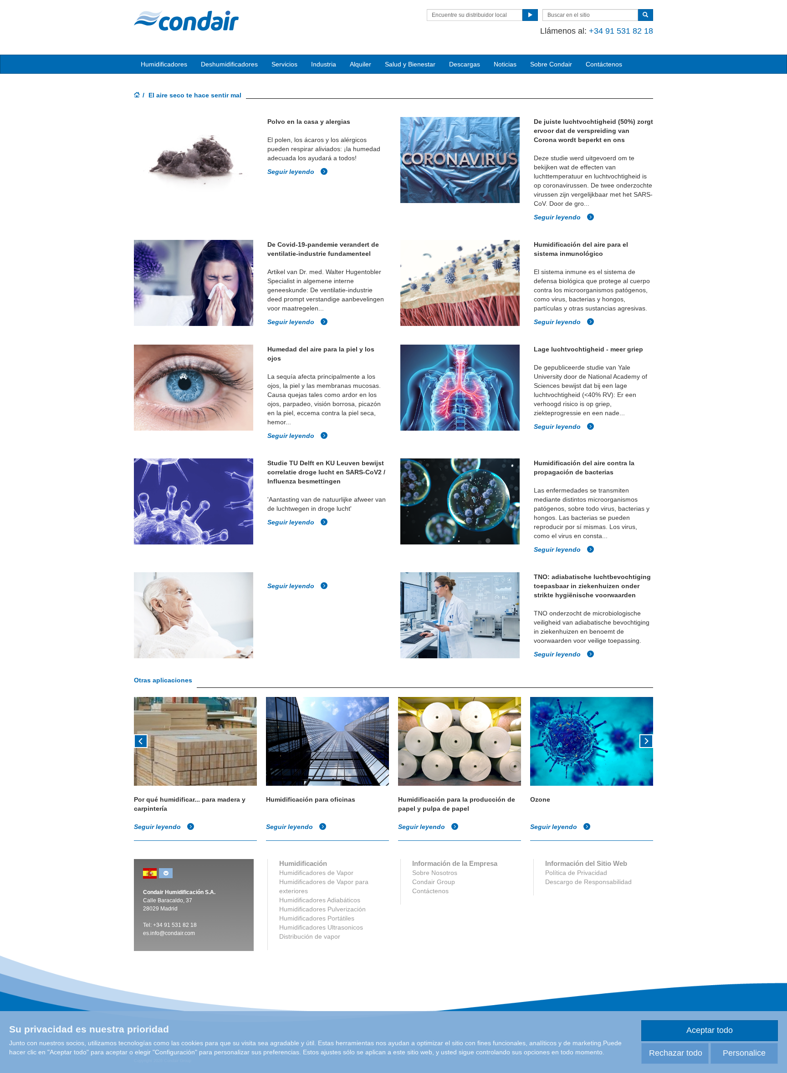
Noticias (505, 64)
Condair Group (433, 881)
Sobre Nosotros (434, 872)
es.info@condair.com (169, 933)
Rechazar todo (675, 1053)
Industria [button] (323, 64)
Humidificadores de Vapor (316, 872)
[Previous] (141, 740)
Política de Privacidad (576, 872)
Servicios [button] (284, 64)
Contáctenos (604, 64)
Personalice (744, 1053)
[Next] (646, 740)
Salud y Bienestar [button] (410, 64)
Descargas (464, 64)
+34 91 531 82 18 (621, 31)
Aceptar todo (709, 1030)
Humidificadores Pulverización (322, 909)
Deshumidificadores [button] (229, 64)
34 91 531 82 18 (176, 925)
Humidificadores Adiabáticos (319, 900)
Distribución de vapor (309, 936)
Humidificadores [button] (164, 64)
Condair (186, 20)
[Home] (137, 95)
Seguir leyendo (291, 171)
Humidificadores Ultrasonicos (321, 927)
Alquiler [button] (360, 64)
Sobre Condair (551, 64)
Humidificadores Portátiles (316, 918)
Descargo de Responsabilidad (588, 881)
